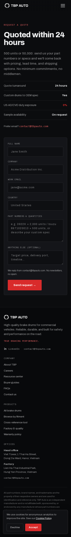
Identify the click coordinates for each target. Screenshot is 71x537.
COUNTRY (12, 197)
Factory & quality (13, 428)
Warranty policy (12, 434)
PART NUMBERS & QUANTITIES (25, 216)
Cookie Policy (43, 518)
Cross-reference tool (15, 422)
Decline (15, 527)
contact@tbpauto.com (33, 126)
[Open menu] (62, 6)
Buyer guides (11, 382)
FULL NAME (14, 143)
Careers (8, 370)
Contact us (10, 394)
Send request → (24, 285)
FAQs (7, 388)
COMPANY (12, 161)
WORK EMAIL (15, 179)
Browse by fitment (14, 416)
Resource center (13, 376)
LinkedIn (14, 348)
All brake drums (13, 410)
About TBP (10, 364)
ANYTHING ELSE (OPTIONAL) (24, 247)
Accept (33, 527)
